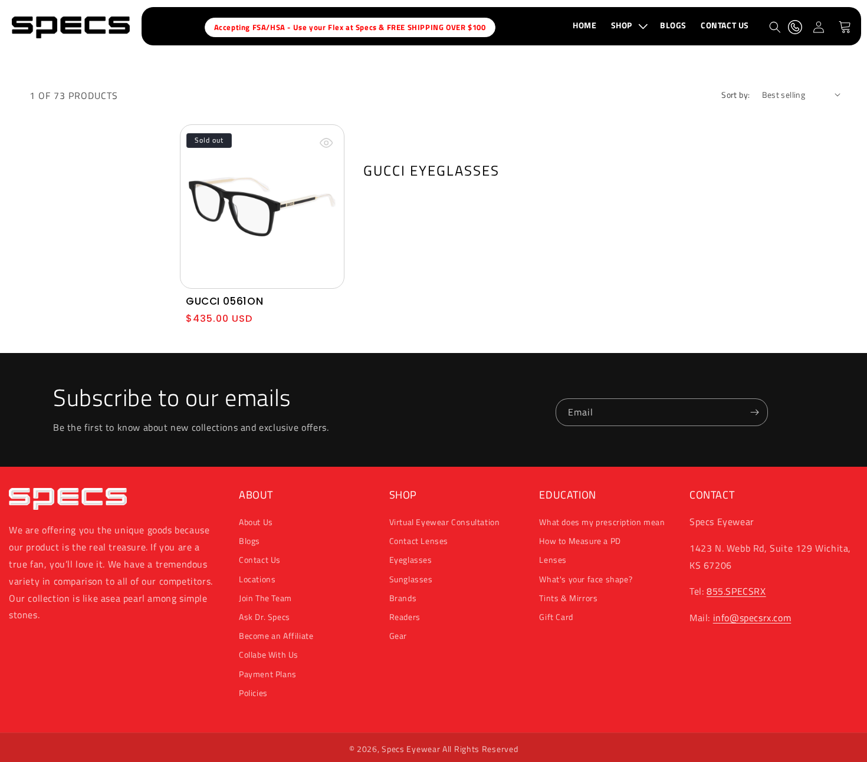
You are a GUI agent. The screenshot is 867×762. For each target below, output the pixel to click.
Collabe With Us (268, 655)
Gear (398, 635)
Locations (257, 579)
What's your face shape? (585, 579)
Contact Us (260, 560)
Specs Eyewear (411, 749)
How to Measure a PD (579, 541)
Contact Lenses (418, 541)
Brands (403, 598)
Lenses (553, 560)
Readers (405, 617)
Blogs (249, 541)
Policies (253, 693)
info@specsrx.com (752, 618)
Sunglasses (411, 579)
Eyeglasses (410, 560)
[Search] (775, 27)
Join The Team (265, 598)
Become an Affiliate (276, 635)
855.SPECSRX (736, 592)
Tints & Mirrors (568, 598)
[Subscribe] (754, 412)
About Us (256, 522)
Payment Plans (268, 674)
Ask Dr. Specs (264, 617)
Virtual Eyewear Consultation (444, 522)
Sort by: (735, 94)
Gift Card (556, 617)
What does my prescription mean (602, 522)
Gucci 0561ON (224, 301)
